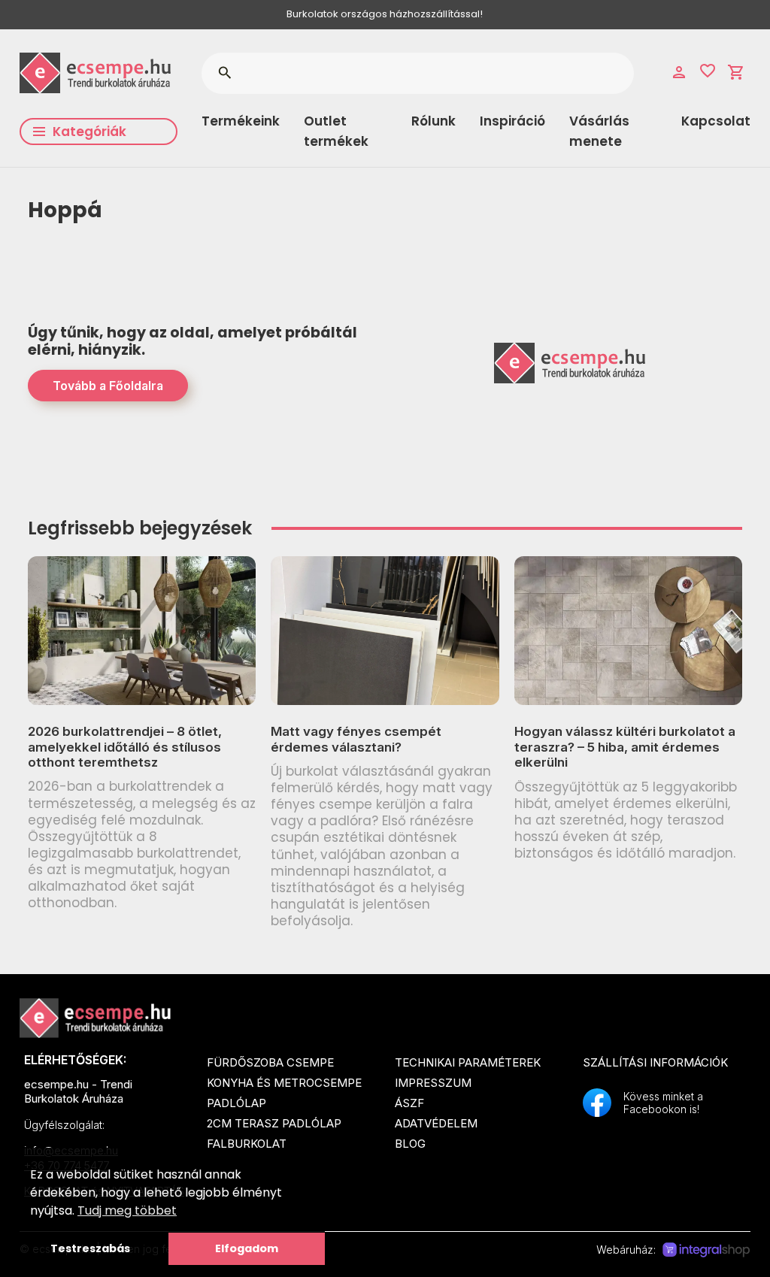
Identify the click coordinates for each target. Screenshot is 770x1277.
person (679, 72)
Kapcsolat (715, 121)
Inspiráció (512, 121)
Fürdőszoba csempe (270, 1062)
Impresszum (433, 1083)
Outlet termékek (336, 131)
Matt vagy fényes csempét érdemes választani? (356, 739)
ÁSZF (409, 1103)
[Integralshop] (706, 1249)
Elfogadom (246, 1248)
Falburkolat (246, 1143)
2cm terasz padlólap (274, 1123)
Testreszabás (90, 1248)
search (224, 73)
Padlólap (236, 1103)
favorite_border (708, 71)
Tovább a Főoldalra (108, 385)
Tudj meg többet (127, 1210)
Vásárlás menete (599, 131)
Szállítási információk (655, 1062)
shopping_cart (736, 72)
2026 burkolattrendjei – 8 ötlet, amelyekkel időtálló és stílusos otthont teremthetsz (125, 747)
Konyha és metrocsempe (284, 1083)
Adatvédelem (436, 1123)
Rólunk (433, 121)
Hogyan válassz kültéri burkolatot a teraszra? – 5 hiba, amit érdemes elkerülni (624, 747)
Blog (410, 1143)
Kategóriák (89, 132)
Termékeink (241, 121)
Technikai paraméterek (468, 1062)
